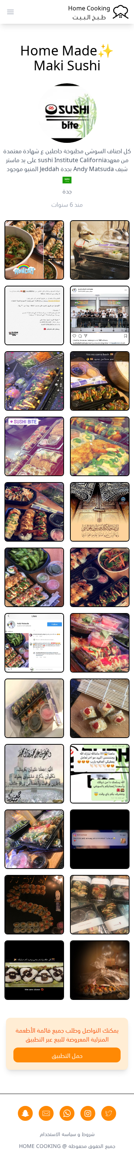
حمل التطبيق (67, 1055)
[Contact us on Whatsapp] (67, 1113)
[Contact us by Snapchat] (25, 1113)
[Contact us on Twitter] (108, 1113)
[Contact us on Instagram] (87, 1113)
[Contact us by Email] (46, 1113)
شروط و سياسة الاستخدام (67, 1133)
